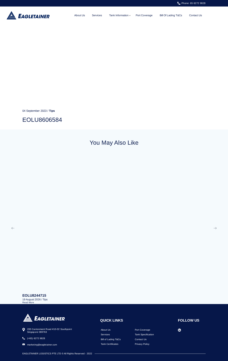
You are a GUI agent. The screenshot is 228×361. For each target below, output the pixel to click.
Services (97, 15)
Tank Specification (144, 334)
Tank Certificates (109, 344)
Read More (28, 302)
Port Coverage (144, 15)
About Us (79, 15)
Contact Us (195, 15)
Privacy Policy (142, 344)
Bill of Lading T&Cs (171, 15)
